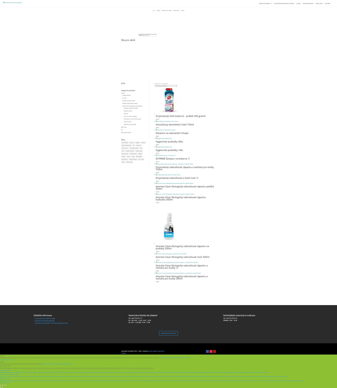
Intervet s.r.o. (125, 148)
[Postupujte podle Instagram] (211, 351)
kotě (123, 151)
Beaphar (138, 142)
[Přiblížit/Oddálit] (0, 385)
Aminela (132, 142)
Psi (154, 10)
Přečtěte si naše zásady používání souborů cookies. (175, 357)
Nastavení (3, 360)
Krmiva (124, 98)
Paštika (123, 156)
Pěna (133, 156)
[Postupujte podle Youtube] (214, 351)
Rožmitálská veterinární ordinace (284, 3)
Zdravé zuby (129, 162)
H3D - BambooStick (126, 145)
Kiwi (141, 148)
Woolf (123, 162)
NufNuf (140, 153)
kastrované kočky (134, 148)
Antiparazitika (126, 95)
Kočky (158, 10)
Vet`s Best (141, 159)
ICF (134, 145)
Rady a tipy (319, 3)
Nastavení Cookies (168, 333)
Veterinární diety (167, 10)
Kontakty (327, 3)
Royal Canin (125, 159)
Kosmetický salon (308, 3)
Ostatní (126, 113)
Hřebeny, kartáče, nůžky (131, 108)
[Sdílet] (4, 385)
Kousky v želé (139, 151)
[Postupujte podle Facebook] (207, 351)
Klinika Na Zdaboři (264, 3)
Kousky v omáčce (130, 151)
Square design (152, 351)
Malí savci (176, 10)
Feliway (143, 142)
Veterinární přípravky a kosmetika (132, 106)
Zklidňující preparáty (130, 124)
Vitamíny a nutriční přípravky (132, 119)
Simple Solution (133, 159)
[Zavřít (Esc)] (6, 385)
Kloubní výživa (128, 111)
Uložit (2, 383)
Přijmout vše (10, 360)
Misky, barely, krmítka (128, 101)
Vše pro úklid (127, 122)
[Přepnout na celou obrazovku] (2, 385)
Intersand (138, 145)
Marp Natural (133, 153)
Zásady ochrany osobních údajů (45, 318)
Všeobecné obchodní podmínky (45, 321)
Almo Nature (125, 142)
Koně (182, 10)
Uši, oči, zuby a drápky (130, 116)
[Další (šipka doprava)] (2, 387)
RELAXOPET (139, 156)
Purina (128, 156)
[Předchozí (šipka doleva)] (0, 387)
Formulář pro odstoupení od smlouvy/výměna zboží (51, 323)
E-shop (299, 3)
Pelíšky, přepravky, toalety (129, 103)
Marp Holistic (125, 153)
